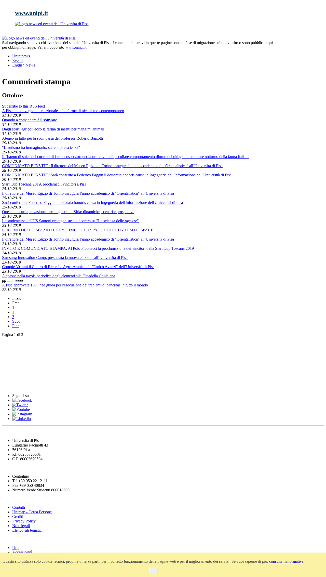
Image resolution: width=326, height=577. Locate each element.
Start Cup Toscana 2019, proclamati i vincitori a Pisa (44, 184)
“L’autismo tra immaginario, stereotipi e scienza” (41, 147)
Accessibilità (22, 552)
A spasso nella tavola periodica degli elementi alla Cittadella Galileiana (58, 276)
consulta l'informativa (286, 561)
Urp (15, 547)
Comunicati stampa (22, 385)
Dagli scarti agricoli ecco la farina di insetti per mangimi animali (53, 129)
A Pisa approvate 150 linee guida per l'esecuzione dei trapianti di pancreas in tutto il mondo (75, 285)
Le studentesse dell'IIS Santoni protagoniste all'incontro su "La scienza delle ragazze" (70, 221)
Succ (16, 321)
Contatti (18, 507)
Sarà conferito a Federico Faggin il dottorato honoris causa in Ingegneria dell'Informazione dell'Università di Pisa (92, 202)
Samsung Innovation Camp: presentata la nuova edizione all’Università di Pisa (65, 257)
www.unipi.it (75, 47)
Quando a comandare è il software (29, 120)
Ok (153, 570)
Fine (15, 326)
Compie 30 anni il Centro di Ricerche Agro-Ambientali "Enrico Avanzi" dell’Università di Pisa (78, 267)
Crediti (17, 516)
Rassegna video (18, 365)
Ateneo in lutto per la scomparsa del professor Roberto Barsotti (52, 138)
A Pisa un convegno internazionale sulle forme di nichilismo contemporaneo (63, 111)
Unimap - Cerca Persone (32, 512)
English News (16, 344)
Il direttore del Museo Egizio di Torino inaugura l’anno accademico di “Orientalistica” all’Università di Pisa (88, 193)
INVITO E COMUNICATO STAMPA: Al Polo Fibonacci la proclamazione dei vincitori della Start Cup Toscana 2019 (98, 248)
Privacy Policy (24, 521)
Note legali (21, 525)
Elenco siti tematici (27, 530)
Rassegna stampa (20, 354)
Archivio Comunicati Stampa (32, 375)
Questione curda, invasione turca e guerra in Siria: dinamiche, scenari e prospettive (68, 211)
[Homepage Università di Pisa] (301, 53)
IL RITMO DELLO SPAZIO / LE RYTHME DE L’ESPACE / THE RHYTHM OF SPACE (77, 230)
